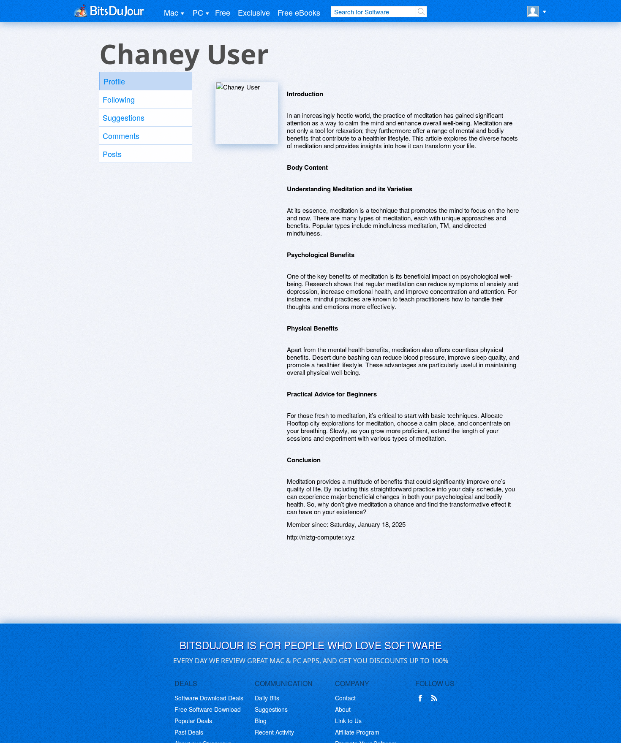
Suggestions (123, 117)
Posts (112, 153)
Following (119, 99)
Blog (261, 720)
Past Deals (188, 732)
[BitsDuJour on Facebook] (422, 698)
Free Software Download (207, 709)
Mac (171, 12)
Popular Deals (193, 720)
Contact (345, 698)
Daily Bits (267, 698)
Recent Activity (274, 732)
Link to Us (348, 720)
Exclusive (254, 12)
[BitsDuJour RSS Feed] (435, 698)
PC (198, 12)
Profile (114, 81)
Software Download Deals (208, 698)
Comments (121, 135)
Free (222, 12)
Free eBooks (299, 12)
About (343, 709)
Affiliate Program (357, 732)
